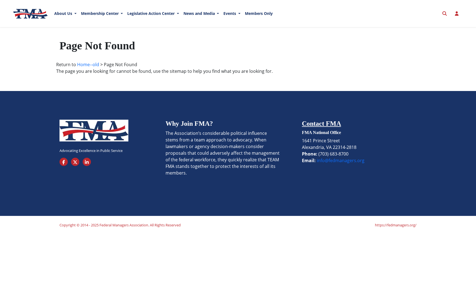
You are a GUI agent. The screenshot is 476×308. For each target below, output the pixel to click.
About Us (63, 13)
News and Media (199, 13)
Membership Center (100, 13)
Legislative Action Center (151, 13)
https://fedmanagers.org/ (395, 225)
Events (230, 13)
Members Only (259, 13)
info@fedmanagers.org (340, 160)
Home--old (88, 64)
